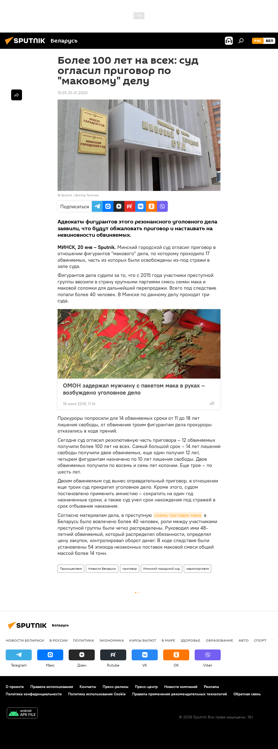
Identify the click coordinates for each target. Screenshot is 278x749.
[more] (212, 403)
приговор (129, 568)
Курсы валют (142, 640)
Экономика (111, 640)
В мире (168, 640)
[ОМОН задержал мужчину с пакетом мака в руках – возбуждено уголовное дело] (139, 344)
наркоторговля (197, 568)
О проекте (15, 686)
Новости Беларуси (102, 568)
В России (58, 640)
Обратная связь (247, 694)
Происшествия (71, 568)
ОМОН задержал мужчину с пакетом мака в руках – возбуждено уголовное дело (134, 389)
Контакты (88, 686)
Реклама (211, 686)
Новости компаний (180, 686)
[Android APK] (22, 714)
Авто (244, 640)
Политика (83, 640)
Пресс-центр (146, 686)
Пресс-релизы (115, 686)
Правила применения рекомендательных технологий (179, 694)
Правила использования (51, 686)
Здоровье (190, 640)
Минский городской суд (161, 568)
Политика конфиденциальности (34, 694)
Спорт (260, 640)
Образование (219, 640)
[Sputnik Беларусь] (26, 45)
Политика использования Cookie (97, 694)
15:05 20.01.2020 (73, 92)
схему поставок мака (177, 515)
